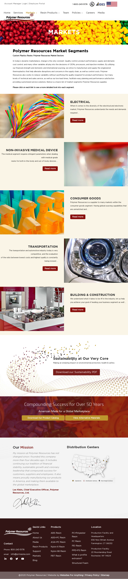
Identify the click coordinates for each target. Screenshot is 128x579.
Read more (77, 120)
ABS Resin (56, 533)
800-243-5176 (17, 550)
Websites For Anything (71, 575)
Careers (90, 13)
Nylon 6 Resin (58, 547)
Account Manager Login (15, 4)
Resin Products (48, 13)
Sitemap (105, 575)
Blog (35, 560)
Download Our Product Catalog (43, 418)
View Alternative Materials (86, 418)
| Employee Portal (36, 4)
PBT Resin (56, 556)
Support (37, 551)
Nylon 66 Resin (58, 551)
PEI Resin (76, 546)
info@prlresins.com (20, 554)
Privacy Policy (92, 575)
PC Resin (76, 541)
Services (18, 13)
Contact (8, 20)
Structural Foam (80, 563)
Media (101, 13)
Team (66, 13)
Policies (76, 13)
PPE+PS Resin (79, 550)
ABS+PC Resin (58, 538)
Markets (30, 13)
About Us (37, 538)
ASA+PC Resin (58, 542)
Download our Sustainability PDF (76, 372)
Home (7, 13)
